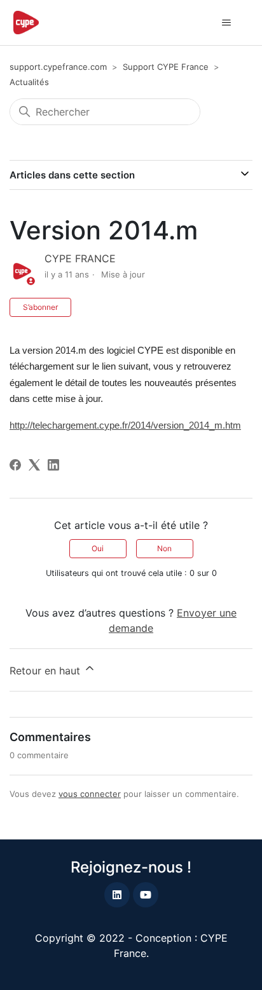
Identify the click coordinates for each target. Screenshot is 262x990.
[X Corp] (34, 465)
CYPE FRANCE (80, 258)
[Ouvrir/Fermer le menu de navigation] (226, 23)
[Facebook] (15, 465)
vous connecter (90, 794)
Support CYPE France (166, 67)
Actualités (29, 82)
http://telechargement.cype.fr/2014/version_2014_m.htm (125, 425)
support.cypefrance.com (58, 67)
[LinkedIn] (53, 465)
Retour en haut (46, 670)
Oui (98, 548)
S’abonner (40, 307)
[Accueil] (26, 22)
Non (164, 548)
